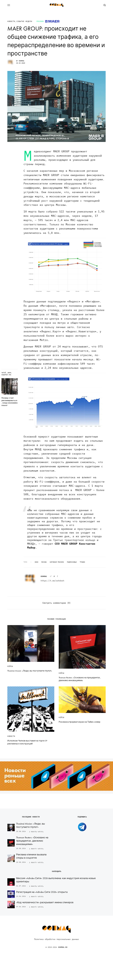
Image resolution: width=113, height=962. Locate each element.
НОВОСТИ (11, 21)
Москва (44, 562)
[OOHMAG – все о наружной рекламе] (56, 5)
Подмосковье (72, 562)
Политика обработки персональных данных (56, 939)
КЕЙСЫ (10, 666)
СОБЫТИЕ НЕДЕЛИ (24, 21)
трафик (82, 562)
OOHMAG (21, 61)
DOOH (36, 562)
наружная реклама (57, 562)
